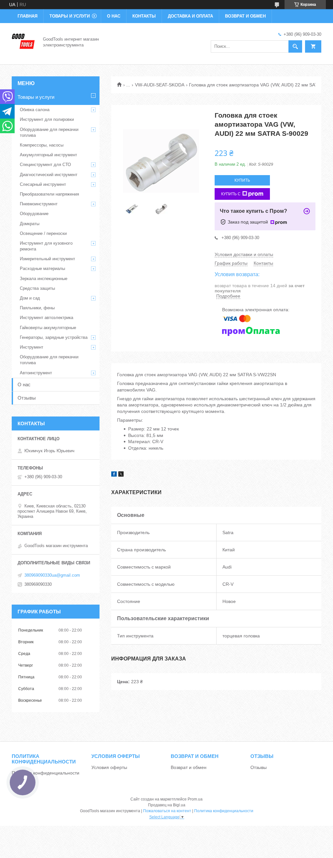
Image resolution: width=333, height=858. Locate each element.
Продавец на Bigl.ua (166, 805)
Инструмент (31, 347)
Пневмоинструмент (39, 203)
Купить (242, 180)
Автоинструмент (36, 372)
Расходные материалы (42, 268)
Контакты (144, 16)
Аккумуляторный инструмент (48, 154)
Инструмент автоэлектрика (46, 317)
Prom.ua (195, 799)
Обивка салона (34, 109)
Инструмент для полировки (47, 119)
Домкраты (29, 223)
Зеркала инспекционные (43, 278)
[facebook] (114, 475)
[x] (121, 475)
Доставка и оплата (190, 16)
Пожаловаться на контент (167, 811)
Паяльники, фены (37, 307)
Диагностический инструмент (48, 174)
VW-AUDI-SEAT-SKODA (159, 84)
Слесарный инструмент (43, 184)
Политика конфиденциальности (45, 772)
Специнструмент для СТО (45, 164)
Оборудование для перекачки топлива (49, 132)
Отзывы (27, 398)
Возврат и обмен (245, 16)
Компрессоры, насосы (41, 145)
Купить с (231, 194)
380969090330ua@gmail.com (52, 575)
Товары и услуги (69, 16)
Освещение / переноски (43, 233)
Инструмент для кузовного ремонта (46, 246)
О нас (113, 16)
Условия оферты (109, 767)
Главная (27, 16)
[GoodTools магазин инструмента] (23, 41)
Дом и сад (30, 298)
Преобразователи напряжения (49, 194)
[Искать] (295, 46)
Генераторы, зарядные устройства (53, 337)
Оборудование (34, 213)
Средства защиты (37, 288)
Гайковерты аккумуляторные (48, 327)
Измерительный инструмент (47, 258)
